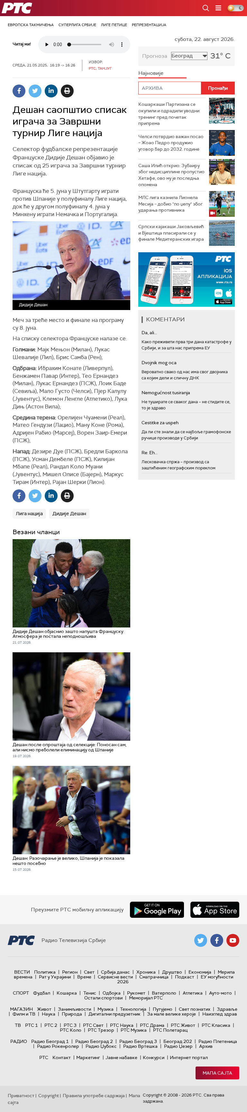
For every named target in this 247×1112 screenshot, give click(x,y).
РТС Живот (183, 1025)
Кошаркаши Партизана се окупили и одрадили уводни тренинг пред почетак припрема (168, 113)
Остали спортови (103, 998)
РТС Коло (70, 1030)
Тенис (89, 993)
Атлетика (193, 993)
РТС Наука (121, 1025)
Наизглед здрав (219, 1014)
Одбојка (112, 993)
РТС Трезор (101, 1030)
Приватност (21, 1095)
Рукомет (136, 993)
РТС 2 (50, 1025)
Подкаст (184, 977)
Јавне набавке (121, 1057)
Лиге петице (114, 25)
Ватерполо (164, 993)
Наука (48, 1014)
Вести (22, 972)
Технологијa (133, 1009)
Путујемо (162, 1009)
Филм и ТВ (24, 1014)
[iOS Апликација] (186, 279)
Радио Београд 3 (138, 1041)
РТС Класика (216, 1025)
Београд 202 (177, 1041)
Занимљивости (74, 1009)
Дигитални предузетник (114, 1014)
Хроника (146, 972)
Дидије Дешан (69, 513)
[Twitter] (35, 91)
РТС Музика (134, 1030)
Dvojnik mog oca (159, 363)
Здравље (227, 1009)
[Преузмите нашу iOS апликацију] (214, 910)
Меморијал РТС (146, 998)
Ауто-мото (220, 993)
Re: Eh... (150, 453)
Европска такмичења (31, 25)
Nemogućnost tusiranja (166, 393)
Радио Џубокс (101, 1046)
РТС (43, 1057)
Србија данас (115, 972)
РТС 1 (31, 1025)
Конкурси (153, 1057)
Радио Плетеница (217, 1041)
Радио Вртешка (140, 1046)
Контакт (61, 1057)
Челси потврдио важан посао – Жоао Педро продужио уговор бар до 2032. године (171, 143)
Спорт (21, 993)
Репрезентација (149, 25)
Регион (70, 972)
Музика (105, 1009)
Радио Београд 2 (94, 1041)
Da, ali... (149, 333)
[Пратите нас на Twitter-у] (200, 940)
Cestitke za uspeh (160, 423)
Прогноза (154, 56)
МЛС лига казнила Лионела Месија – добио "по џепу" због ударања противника (170, 204)
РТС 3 (70, 1025)
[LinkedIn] (51, 91)
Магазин (21, 1009)
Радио (18, 1041)
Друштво (172, 972)
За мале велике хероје (171, 1014)
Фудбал (41, 993)
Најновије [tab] (150, 73)
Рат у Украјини (55, 977)
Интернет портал (189, 1057)
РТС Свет (93, 1025)
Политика (45, 972)
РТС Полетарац (170, 1030)
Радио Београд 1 (50, 1041)
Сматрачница (154, 977)
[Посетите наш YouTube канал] (232, 940)
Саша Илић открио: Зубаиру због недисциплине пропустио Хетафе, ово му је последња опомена (171, 175)
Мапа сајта (217, 1073)
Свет (89, 972)
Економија (199, 972)
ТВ (18, 1025)
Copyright (48, 1095)
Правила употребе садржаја (94, 1095)
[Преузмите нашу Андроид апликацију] (157, 910)
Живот (44, 1009)
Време (84, 977)
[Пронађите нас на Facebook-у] (216, 940)
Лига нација (29, 513)
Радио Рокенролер (58, 1046)
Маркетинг (88, 1057)
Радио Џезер (178, 1046)
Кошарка (67, 993)
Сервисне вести (115, 977)
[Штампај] (67, 91)
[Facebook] (19, 91)
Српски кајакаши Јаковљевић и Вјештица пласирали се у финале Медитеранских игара (171, 233)
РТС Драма (152, 1025)
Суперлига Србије (77, 25)
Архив (206, 1046)
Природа (72, 1014)
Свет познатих (194, 1009)
